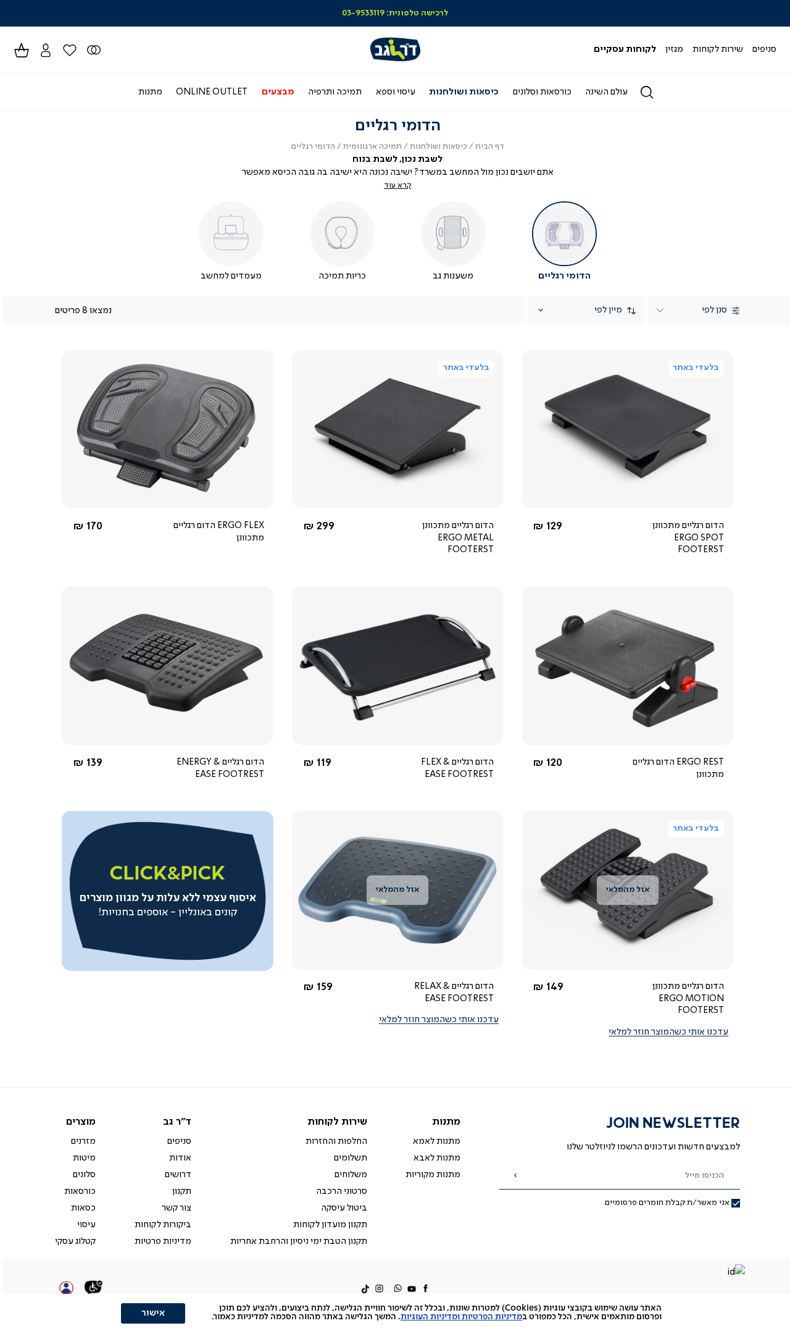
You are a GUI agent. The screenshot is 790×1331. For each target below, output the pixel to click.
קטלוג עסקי (75, 1241)
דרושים (178, 1174)
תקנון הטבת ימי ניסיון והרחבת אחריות (298, 1241)
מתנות (446, 1122)
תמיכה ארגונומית (372, 147)
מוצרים (81, 1122)
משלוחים (351, 1174)
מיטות (84, 1158)
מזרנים (83, 1141)
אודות (180, 1158)
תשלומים (350, 1158)
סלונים (84, 1174)
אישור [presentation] (153, 1313)
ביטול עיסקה (344, 1208)
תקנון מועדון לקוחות (330, 1224)
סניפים (179, 1141)
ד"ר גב (177, 1122)
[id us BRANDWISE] (735, 1273)
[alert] (395, 1312)
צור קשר (176, 1208)
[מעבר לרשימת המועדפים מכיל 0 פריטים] (93, 50)
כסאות (83, 1208)
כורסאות (80, 1191)
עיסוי (86, 1224)
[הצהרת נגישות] (94, 1289)
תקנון (181, 1191)
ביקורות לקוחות (163, 1224)
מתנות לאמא (436, 1141)
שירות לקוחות (337, 1122)
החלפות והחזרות (336, 1141)
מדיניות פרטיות (163, 1241)
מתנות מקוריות (432, 1174)
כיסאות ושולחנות (438, 147)
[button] (45, 50)
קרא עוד (397, 186)
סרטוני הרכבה (341, 1191)
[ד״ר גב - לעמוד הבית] (394, 50)
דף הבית (489, 147)
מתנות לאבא (437, 1158)
